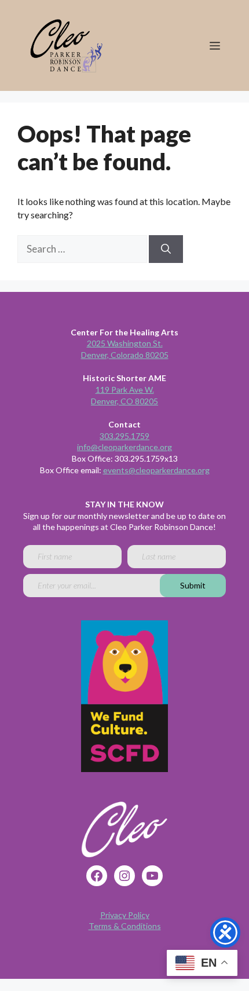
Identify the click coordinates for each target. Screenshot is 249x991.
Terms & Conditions (125, 926)
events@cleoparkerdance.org (156, 470)
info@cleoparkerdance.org (124, 447)
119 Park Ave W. (125, 389)
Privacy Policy (124, 915)
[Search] (166, 249)
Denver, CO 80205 (124, 401)
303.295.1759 (124, 436)
